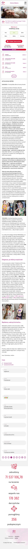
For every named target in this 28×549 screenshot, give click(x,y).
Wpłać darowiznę (15, 41)
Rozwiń (14, 76)
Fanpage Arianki (8, 363)
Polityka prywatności (9, 538)
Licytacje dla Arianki (8, 364)
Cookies (16, 538)
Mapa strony (10, 536)
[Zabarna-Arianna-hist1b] (20, 311)
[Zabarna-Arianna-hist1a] (8, 311)
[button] (25, 3)
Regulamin (17, 536)
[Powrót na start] (3, 3)
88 (22, 457)
